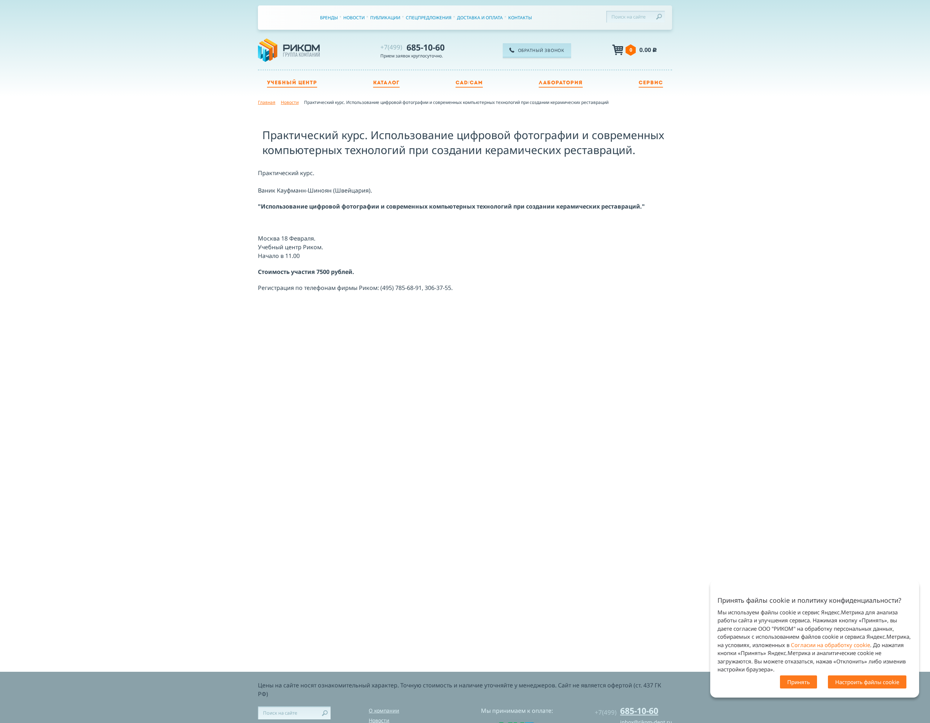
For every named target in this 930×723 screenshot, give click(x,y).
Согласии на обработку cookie (830, 645)
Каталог (386, 83)
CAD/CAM (469, 83)
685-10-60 (412, 47)
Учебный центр (292, 83)
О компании (384, 710)
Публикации (385, 18)
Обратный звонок (541, 50)
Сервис (651, 83)
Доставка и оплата (480, 18)
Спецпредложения (429, 18)
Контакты (520, 18)
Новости (354, 18)
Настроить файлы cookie (867, 682)
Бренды (329, 18)
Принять (798, 682)
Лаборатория (561, 83)
